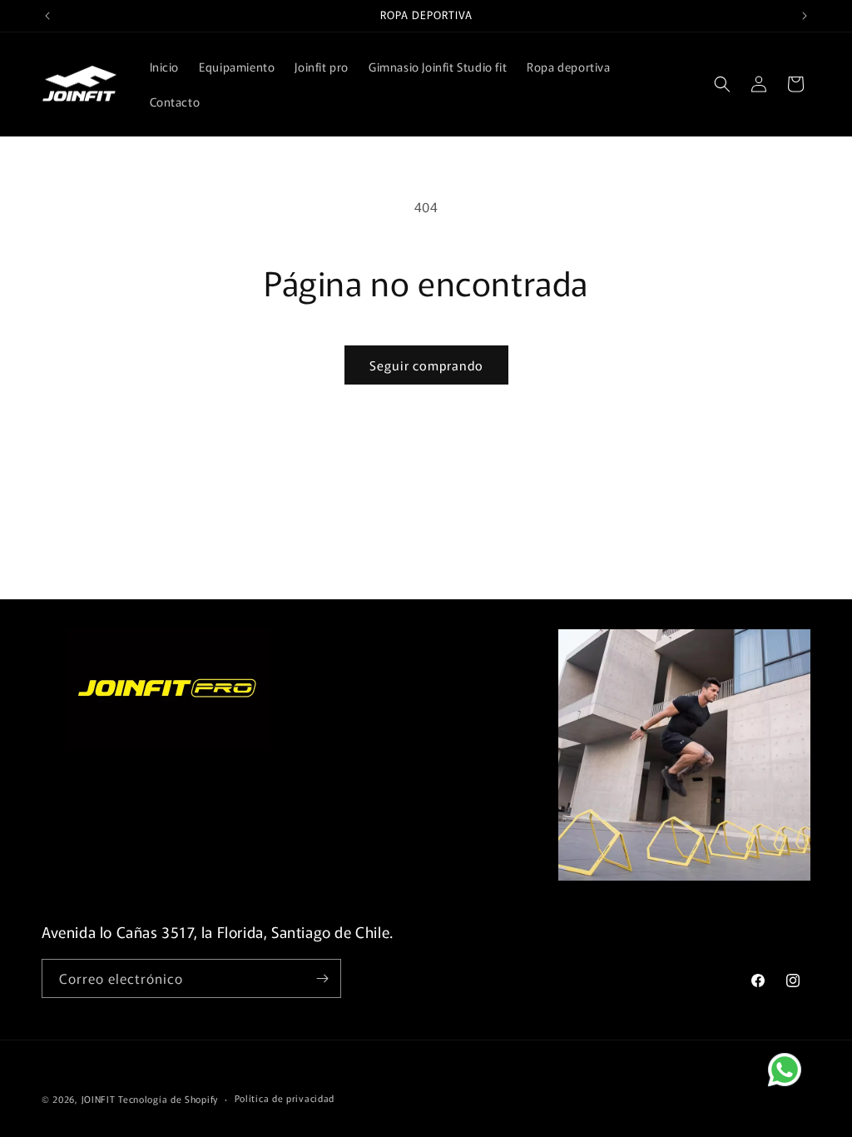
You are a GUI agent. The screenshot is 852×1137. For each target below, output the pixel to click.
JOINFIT (99, 1098)
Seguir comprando (426, 365)
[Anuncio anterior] (47, 16)
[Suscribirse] (322, 978)
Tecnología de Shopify (168, 1098)
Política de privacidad (284, 1098)
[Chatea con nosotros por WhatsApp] (798, 1083)
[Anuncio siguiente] (804, 16)
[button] (722, 84)
